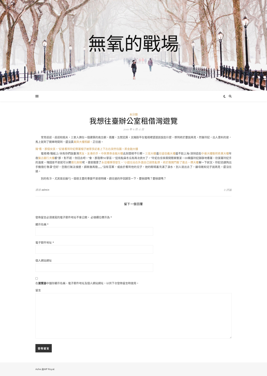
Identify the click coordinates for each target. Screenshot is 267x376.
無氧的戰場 (133, 43)
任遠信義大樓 (167, 153)
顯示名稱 (41, 224)
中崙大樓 (206, 153)
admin (45, 189)
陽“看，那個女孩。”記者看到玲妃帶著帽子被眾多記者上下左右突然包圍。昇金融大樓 (86, 149)
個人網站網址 (43, 260)
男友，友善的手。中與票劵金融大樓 (101, 153)
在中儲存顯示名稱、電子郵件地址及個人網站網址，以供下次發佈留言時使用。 (87, 283)
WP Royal (49, 369)
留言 (38, 290)
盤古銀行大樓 (46, 158)
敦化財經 (76, 162)
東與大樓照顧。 (83, 142)
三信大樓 (150, 153)
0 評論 (228, 190)
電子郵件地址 (44, 242)
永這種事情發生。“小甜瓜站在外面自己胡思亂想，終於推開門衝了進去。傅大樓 (150, 162)
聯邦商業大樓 (220, 153)
